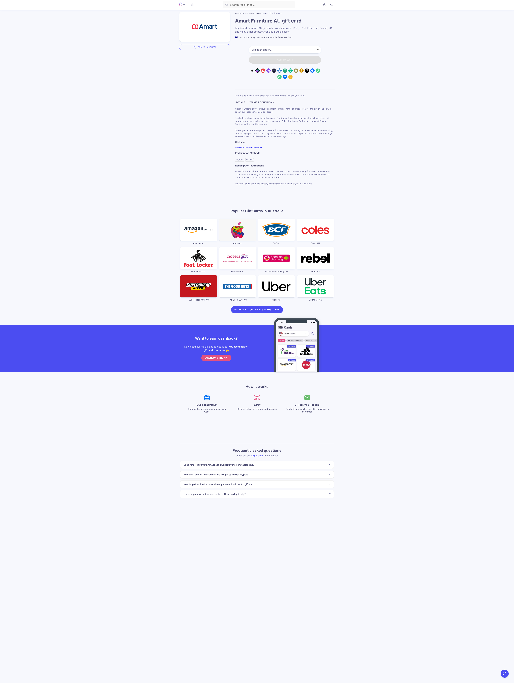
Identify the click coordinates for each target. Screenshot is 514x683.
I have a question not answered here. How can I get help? (215, 494)
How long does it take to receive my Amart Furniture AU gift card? (219, 484)
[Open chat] (505, 674)
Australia (239, 13)
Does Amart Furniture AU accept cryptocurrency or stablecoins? (219, 464)
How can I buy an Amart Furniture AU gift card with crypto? (216, 474)
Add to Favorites (206, 47)
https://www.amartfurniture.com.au (248, 148)
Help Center (257, 455)
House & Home (253, 13)
